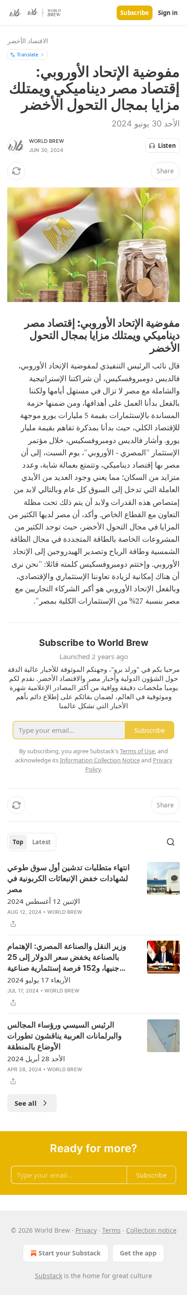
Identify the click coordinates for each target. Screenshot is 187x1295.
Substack (48, 1275)
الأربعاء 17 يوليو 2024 (38, 979)
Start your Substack (70, 1253)
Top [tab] (18, 842)
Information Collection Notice (100, 760)
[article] (93, 895)
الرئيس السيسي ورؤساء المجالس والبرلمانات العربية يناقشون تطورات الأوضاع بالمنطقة (64, 1035)
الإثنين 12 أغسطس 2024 (43, 901)
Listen (167, 145)
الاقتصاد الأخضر (27, 41)
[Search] (171, 842)
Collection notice (151, 1230)
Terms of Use (137, 751)
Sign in (168, 13)
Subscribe (134, 13)
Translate (27, 54)
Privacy (86, 1230)
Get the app (138, 1253)
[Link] (152, 335)
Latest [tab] (41, 842)
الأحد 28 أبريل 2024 (36, 1058)
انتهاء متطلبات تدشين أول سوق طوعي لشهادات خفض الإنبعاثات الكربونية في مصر (68, 878)
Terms (111, 1230)
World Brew (46, 141)
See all (26, 1103)
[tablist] (31, 842)
